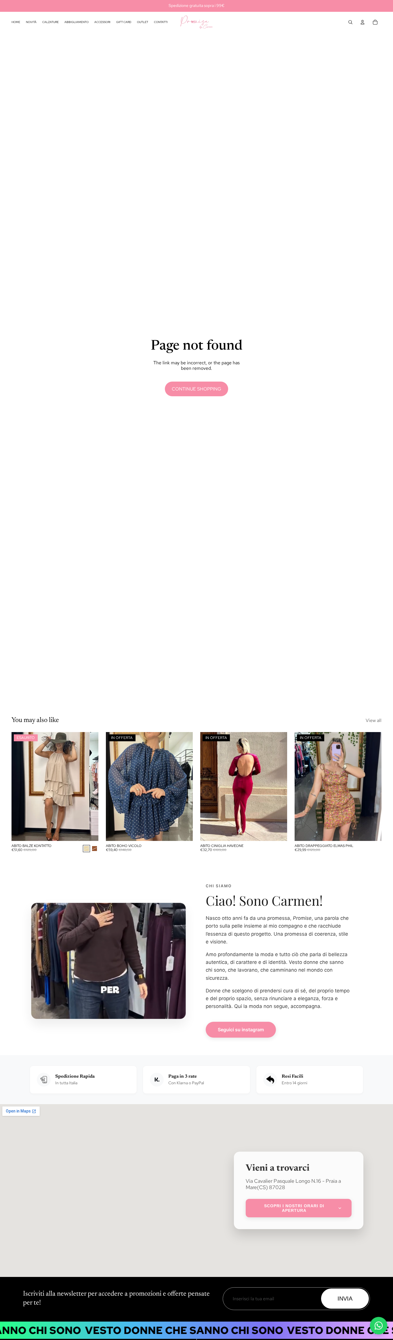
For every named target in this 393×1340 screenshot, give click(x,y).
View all (373, 720)
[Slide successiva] (89, 786)
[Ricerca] (350, 22)
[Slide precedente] (20, 786)
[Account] (362, 22)
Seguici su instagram (241, 1029)
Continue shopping (196, 389)
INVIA (344, 1298)
